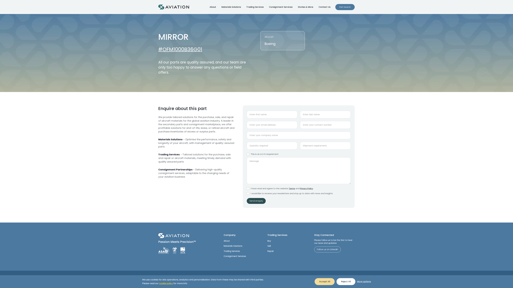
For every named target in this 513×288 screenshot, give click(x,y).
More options (364, 281)
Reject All (346, 281)
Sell (269, 246)
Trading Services (255, 7)
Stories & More (305, 7)
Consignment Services (281, 7)
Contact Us (325, 7)
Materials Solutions (231, 7)
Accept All (324, 281)
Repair (270, 251)
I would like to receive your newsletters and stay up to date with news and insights (292, 193)
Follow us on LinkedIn (327, 249)
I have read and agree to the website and (282, 188)
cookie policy (166, 283)
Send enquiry (256, 200)
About (213, 7)
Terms (292, 188)
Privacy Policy (306, 188)
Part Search (345, 7)
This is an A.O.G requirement (265, 154)
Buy (269, 240)
